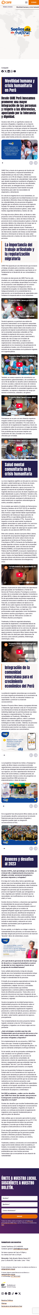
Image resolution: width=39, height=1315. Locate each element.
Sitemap (4, 1303)
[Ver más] (19, 53)
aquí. (2, 1225)
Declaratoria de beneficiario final (11, 1306)
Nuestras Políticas (7, 1300)
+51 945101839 (15, 1276)
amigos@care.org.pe (8, 1269)
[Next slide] (36, 163)
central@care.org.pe (20, 1249)
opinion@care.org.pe (8, 1274)
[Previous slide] (31, 163)
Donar (33, 2)
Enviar (19, 1216)
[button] (2, 162)
